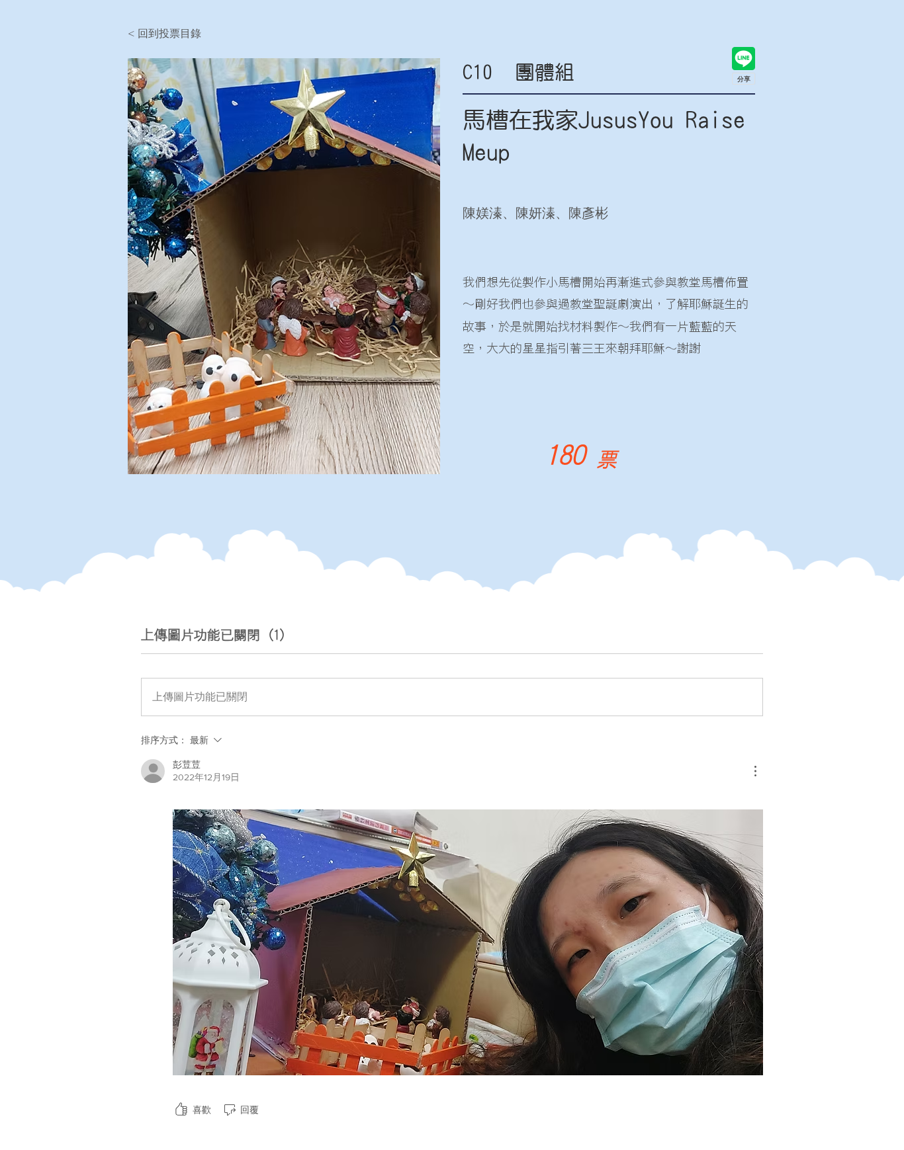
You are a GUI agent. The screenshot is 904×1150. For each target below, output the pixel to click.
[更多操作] (755, 771)
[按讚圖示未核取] (181, 1110)
